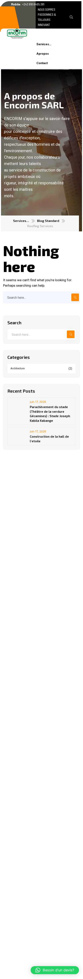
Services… (21, 221)
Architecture (41, 368)
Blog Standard (48, 221)
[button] (55, 970)
